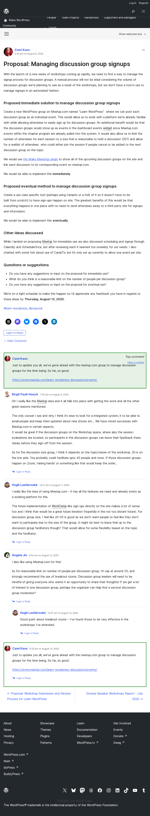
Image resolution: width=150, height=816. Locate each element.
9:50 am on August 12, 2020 (44, 555)
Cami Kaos (22, 50)
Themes (45, 729)
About (8, 723)
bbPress (11, 767)
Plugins (45, 736)
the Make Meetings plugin (40, 159)
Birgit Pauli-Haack (25, 394)
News (7, 729)
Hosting (9, 736)
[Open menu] (144, 11)
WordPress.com (16, 754)
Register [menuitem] (144, 2)
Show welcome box (130, 33)
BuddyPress (14, 774)
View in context (135, 362)
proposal (35, 308)
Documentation (87, 729)
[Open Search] (133, 11)
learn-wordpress (15, 308)
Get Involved (122, 723)
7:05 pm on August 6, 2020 (54, 394)
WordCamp (59, 506)
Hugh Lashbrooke (25, 485)
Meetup (47, 241)
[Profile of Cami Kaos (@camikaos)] (8, 52)
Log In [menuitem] (132, 2)
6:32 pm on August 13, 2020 (44, 648)
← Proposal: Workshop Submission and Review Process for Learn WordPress (39, 696)
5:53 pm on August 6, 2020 (29, 54)
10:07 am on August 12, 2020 (63, 613)
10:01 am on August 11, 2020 (54, 485)
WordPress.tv (88, 742)
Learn (80, 723)
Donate (120, 736)
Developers (84, 736)
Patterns (46, 742)
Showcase (47, 723)
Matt (9, 761)
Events (118, 729)
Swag (119, 742)
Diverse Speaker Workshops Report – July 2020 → (114, 696)
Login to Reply (14, 332)
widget (107, 128)
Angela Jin (19, 555)
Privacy (9, 742)
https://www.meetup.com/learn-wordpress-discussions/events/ (54, 380)
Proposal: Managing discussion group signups (67, 64)
